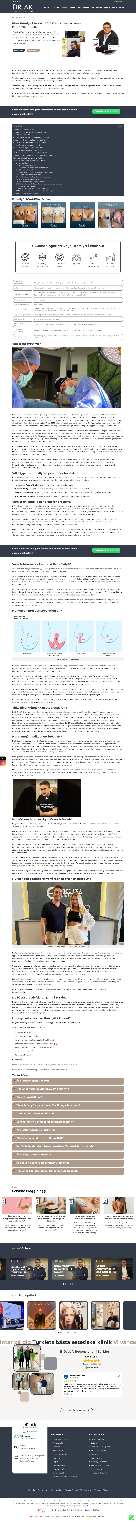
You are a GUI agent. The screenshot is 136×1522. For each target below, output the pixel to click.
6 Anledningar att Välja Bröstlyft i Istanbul (30, 132)
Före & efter (83, 8)
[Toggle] (14, 1080)
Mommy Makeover (99, 1462)
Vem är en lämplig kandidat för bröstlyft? (30, 140)
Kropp (72, 8)
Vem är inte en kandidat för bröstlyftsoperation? (35, 177)
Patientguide (56, 1490)
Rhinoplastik (58, 1443)
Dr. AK (46, 8)
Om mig (31, 1490)
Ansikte (55, 8)
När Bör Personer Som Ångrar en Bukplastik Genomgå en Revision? (51, 1218)
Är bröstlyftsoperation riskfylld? (29, 179)
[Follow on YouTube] (19, 1)
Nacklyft (56, 1458)
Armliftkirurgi (96, 1469)
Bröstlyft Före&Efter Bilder (24, 130)
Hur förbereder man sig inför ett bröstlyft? (31, 153)
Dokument (42, 1490)
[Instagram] (3, 763)
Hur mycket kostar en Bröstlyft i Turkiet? (30, 161)
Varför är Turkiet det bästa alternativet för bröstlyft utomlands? (40, 184)
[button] (122, 1384)
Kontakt (120, 8)
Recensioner (109, 8)
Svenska (117, 1)
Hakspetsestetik (60, 1454)
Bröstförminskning (99, 1451)
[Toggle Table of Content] (119, 126)
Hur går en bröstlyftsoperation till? (28, 145)
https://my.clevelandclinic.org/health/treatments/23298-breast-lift (40, 1070)
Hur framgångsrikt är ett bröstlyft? (28, 150)
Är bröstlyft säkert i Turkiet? (28, 186)
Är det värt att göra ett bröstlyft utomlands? (34, 188)
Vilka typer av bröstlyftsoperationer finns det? (32, 137)
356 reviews (96, 1364)
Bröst (64, 8)
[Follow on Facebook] (13, 1)
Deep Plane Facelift (61, 1439)
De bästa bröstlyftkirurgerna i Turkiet (29, 158)
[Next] (124, 219)
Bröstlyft (94, 1443)
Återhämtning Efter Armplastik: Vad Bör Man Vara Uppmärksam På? (17, 1218)
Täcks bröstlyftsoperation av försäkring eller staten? (36, 172)
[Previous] (11, 219)
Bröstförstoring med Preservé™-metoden (85, 1217)
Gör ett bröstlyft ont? (26, 170)
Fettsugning (96, 1458)
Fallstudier (97, 8)
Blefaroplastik (58, 1473)
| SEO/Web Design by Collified (87, 1510)
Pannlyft (56, 1447)
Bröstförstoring (97, 1439)
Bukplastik (95, 1454)
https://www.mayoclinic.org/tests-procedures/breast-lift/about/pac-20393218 (44, 1065)
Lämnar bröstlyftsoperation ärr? (30, 174)
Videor (97, 1490)
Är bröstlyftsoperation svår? (28, 165)
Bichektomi (58, 1451)
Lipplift (56, 1462)
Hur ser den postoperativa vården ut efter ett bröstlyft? (35, 155)
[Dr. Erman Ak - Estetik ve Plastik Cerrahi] (22, 8)
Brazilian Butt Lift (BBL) (100, 1465)
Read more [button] (68, 1394)
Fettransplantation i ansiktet (65, 1477)
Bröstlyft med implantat (101, 1447)
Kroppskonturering (99, 1473)
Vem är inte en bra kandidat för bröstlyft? (30, 143)
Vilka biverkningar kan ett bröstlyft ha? (29, 148)
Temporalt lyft (58, 1469)
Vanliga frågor (23, 163)
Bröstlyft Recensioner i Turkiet (27, 193)
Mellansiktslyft (59, 1465)
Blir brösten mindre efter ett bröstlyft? (32, 181)
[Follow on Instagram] (15, 1)
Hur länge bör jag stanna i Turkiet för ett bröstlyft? (36, 191)
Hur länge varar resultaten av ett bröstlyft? (33, 167)
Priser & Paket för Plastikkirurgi (78, 1490)
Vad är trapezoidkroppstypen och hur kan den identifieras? (119, 1217)
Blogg (105, 1490)
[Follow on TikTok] (17, 1)
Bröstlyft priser (39, 40)
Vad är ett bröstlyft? (22, 135)
